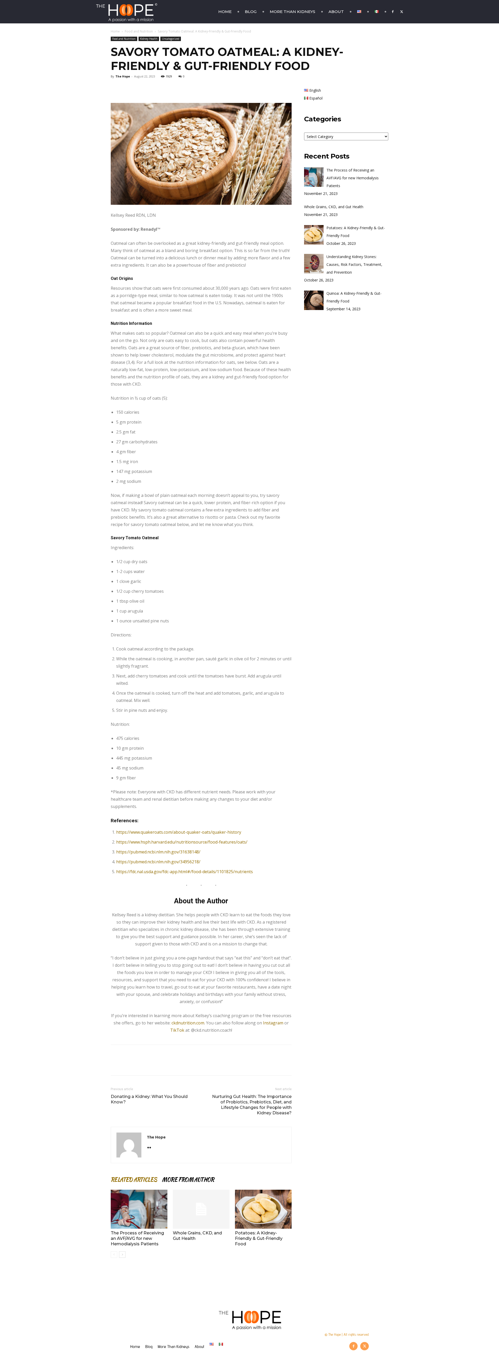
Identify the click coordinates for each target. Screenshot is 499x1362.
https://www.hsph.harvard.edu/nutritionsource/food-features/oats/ (181, 842)
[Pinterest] (140, 88)
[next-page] (122, 1254)
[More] (164, 88)
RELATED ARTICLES (134, 1179)
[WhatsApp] (152, 88)
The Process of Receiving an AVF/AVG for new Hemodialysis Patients (137, 1238)
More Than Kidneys (292, 11)
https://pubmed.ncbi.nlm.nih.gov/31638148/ (158, 852)
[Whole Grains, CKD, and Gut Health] (201, 1209)
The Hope (122, 76)
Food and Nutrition (139, 31)
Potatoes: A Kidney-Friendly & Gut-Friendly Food (259, 1238)
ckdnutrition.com (188, 1023)
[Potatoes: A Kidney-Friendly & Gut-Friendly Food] (263, 1209)
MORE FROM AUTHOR (188, 1179)
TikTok (177, 1030)
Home (225, 11)
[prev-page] (114, 1254)
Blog (251, 11)
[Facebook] (393, 11)
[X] (401, 11)
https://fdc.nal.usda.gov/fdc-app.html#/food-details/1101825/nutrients (184, 871)
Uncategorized (170, 39)
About (336, 11)
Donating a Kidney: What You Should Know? (149, 1099)
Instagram (273, 1023)
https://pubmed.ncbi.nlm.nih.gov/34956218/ (158, 862)
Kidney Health (148, 39)
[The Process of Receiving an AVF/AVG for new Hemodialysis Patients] (139, 1209)
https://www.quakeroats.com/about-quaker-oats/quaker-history (178, 832)
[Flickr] (151, 1148)
